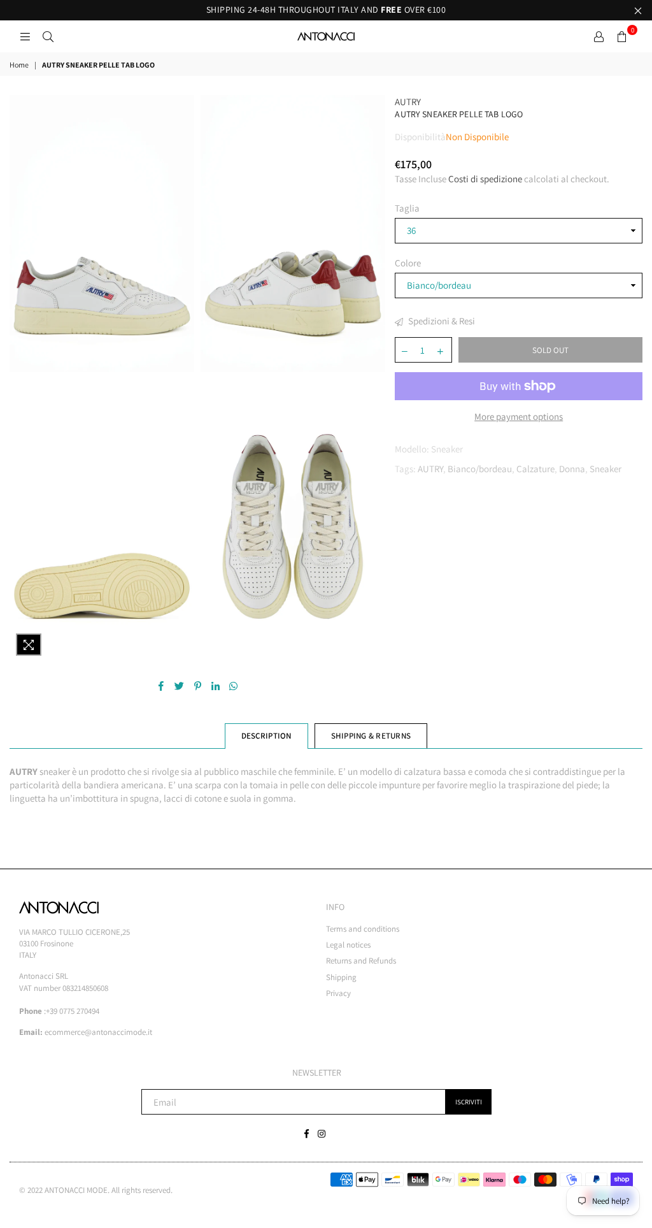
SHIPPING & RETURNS (371, 735)
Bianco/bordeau (480, 469)
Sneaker (605, 469)
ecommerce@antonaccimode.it (98, 1032)
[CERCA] (47, 36)
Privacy (338, 993)
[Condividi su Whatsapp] (233, 684)
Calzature (535, 469)
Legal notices (348, 944)
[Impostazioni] (598, 36)
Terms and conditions (362, 928)
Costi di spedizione (485, 179)
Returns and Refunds (361, 960)
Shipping (341, 977)
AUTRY (408, 102)
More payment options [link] (518, 416)
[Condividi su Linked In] (215, 684)
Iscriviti (468, 1101)
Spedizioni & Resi (440, 321)
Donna (572, 469)
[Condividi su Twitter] (179, 684)
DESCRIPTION (266, 735)
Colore (408, 263)
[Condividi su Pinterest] (197, 684)
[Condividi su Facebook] (161, 684)
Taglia (407, 208)
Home (19, 64)
